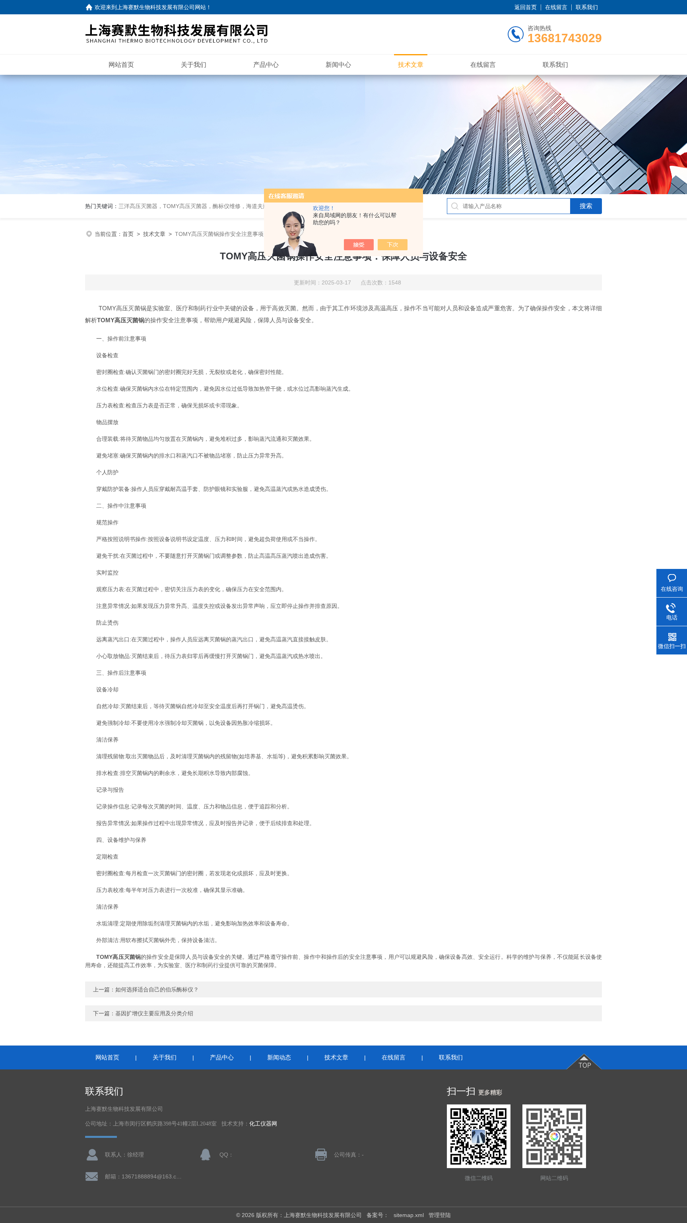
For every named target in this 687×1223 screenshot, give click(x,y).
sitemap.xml (409, 1215)
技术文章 (410, 64)
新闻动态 (279, 1057)
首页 (128, 234)
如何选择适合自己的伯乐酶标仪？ (157, 989)
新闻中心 (338, 64)
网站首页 (121, 64)
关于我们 (193, 64)
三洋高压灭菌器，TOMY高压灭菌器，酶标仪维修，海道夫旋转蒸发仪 (204, 206)
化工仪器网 (263, 1124)
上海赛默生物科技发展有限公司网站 (161, 7)
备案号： (378, 1215)
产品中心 (266, 64)
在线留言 (556, 7)
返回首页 (525, 7)
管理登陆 (440, 1215)
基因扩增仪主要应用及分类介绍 (154, 1013)
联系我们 (587, 7)
